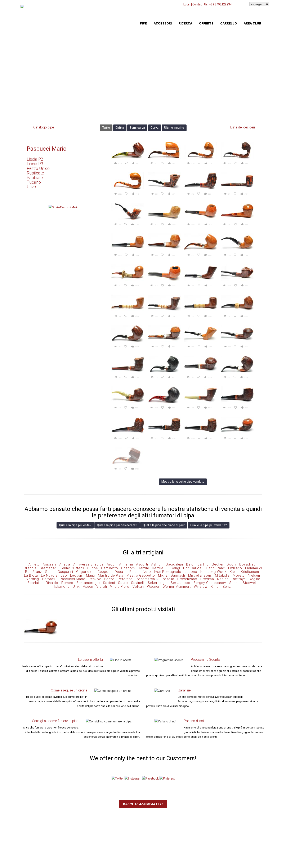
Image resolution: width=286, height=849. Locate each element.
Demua (157, 568)
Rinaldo (52, 583)
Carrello (228, 23)
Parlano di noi (194, 721)
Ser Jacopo (180, 583)
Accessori (163, 23)
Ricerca (185, 23)
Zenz (227, 587)
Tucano (34, 182)
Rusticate (35, 173)
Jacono (190, 572)
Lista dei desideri (242, 127)
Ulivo (31, 186)
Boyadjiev (247, 564)
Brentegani (49, 568)
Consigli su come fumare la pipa (55, 721)
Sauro (123, 583)
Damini (143, 568)
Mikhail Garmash (171, 575)
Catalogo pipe (43, 127)
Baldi (190, 564)
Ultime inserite (174, 128)
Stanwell (250, 583)
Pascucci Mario (47, 148)
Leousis (76, 575)
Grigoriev (83, 572)
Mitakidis (222, 575)
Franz (37, 572)
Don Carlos (192, 568)
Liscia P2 (35, 159)
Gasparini (65, 572)
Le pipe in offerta (90, 660)
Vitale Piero (119, 587)
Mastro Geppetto (140, 575)
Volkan (138, 587)
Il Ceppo (101, 572)
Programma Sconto (205, 660)
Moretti (239, 575)
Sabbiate (35, 177)
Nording (32, 579)
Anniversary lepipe (88, 564)
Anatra (64, 564)
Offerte (206, 23)
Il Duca (117, 572)
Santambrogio (88, 583)
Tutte (106, 128)
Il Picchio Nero (138, 572)
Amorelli (49, 564)
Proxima (207, 579)
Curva (154, 128)
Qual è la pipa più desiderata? (117, 525)
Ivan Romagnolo (167, 572)
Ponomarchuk (147, 579)
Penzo (109, 579)
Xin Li (215, 587)
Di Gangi (173, 568)
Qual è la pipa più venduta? (208, 525)
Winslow (200, 587)
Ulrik (76, 587)
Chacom (128, 568)
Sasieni (109, 583)
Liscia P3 (35, 163)
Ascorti (142, 564)
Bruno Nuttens (72, 568)
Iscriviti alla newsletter (143, 803)
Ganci (49, 572)
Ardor (111, 564)
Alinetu (34, 564)
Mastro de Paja (110, 575)
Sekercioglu (157, 583)
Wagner (153, 587)
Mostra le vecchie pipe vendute (182, 481)
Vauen (88, 587)
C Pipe (92, 568)
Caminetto (109, 568)
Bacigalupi (174, 564)
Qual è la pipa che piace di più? (164, 525)
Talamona (61, 587)
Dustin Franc (215, 568)
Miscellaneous (200, 575)
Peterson (125, 579)
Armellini (126, 564)
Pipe (143, 23)
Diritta (120, 128)
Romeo (67, 583)
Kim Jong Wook (213, 572)
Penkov (95, 579)
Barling (203, 564)
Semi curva (137, 128)
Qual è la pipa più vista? (75, 525)
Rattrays (239, 579)
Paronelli (49, 579)
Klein (234, 572)
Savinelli (138, 583)
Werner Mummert (177, 587)
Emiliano (235, 568)
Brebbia (30, 568)
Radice (223, 579)
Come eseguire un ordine (69, 690)
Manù (90, 575)
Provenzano (187, 579)
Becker (218, 564)
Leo (64, 575)
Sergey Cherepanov (209, 583)
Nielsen (254, 575)
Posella (168, 579)
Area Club (252, 23)
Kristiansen (250, 572)
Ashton (157, 564)
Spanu (234, 583)
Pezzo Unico (38, 168)
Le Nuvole (49, 575)
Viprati (101, 587)
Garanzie (184, 690)
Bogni (231, 564)
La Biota (31, 575)
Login (187, 4)
